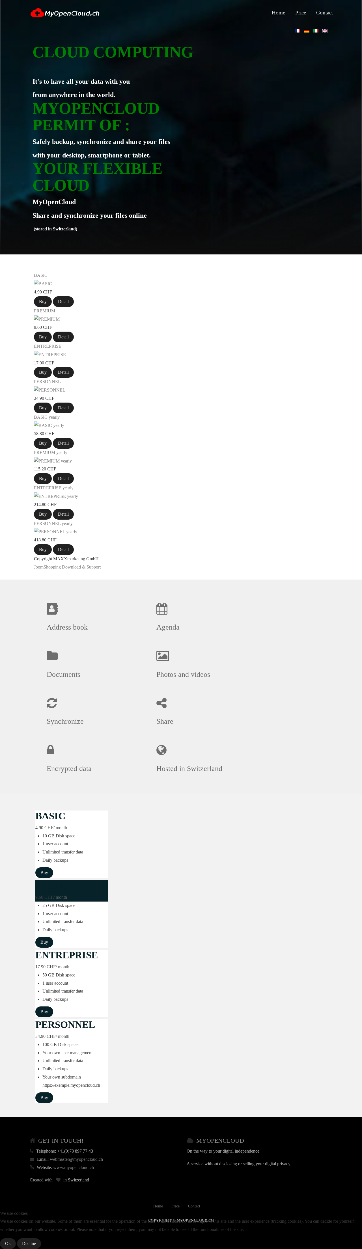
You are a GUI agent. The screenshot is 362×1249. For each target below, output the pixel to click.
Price (300, 13)
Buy (43, 301)
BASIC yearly (47, 417)
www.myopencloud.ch (73, 1167)
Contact (324, 13)
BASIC (41, 275)
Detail (63, 301)
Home (278, 13)
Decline (29, 1243)
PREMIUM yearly (50, 452)
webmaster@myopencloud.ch (76, 1159)
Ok (8, 1243)
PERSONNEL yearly (53, 523)
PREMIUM (44, 310)
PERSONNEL (47, 381)
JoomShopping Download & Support (67, 567)
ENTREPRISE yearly (54, 487)
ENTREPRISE (47, 346)
